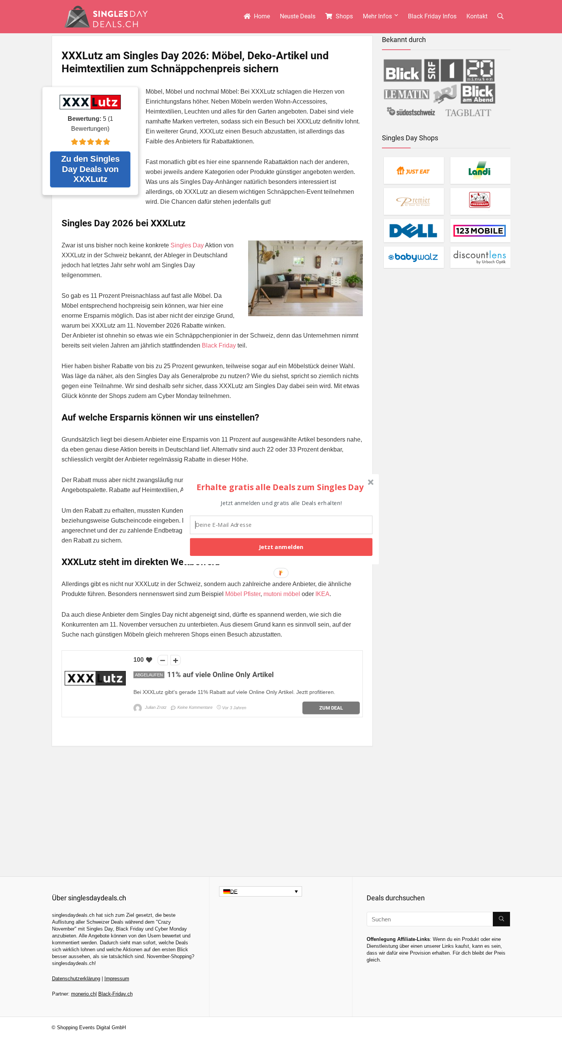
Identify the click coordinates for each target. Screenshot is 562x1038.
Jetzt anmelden (281, 547)
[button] (280, 487)
